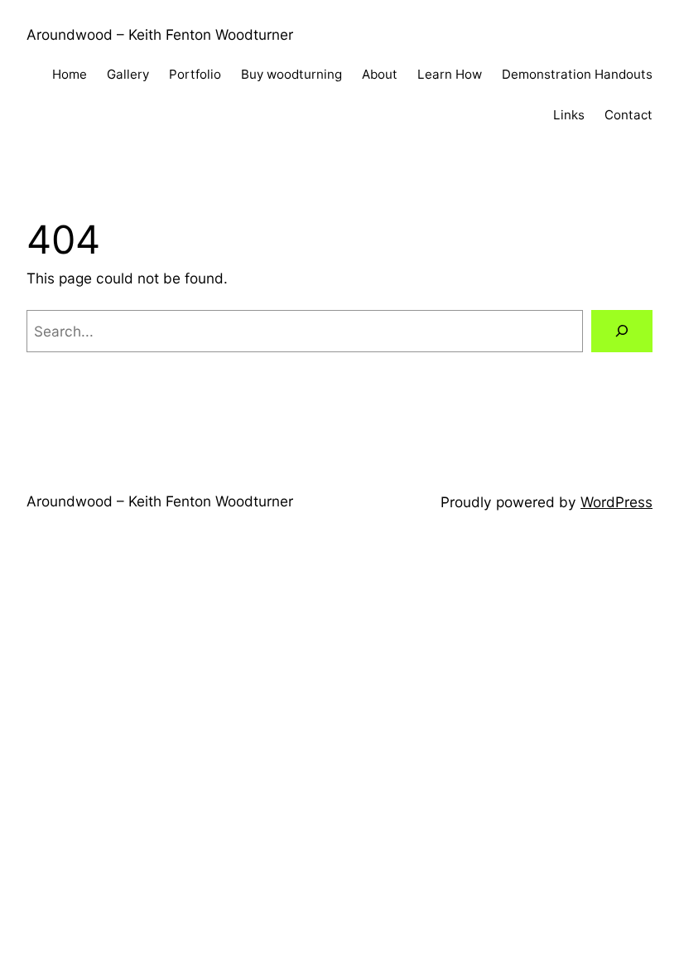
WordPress (616, 502)
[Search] (622, 331)
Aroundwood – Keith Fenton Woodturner (159, 34)
